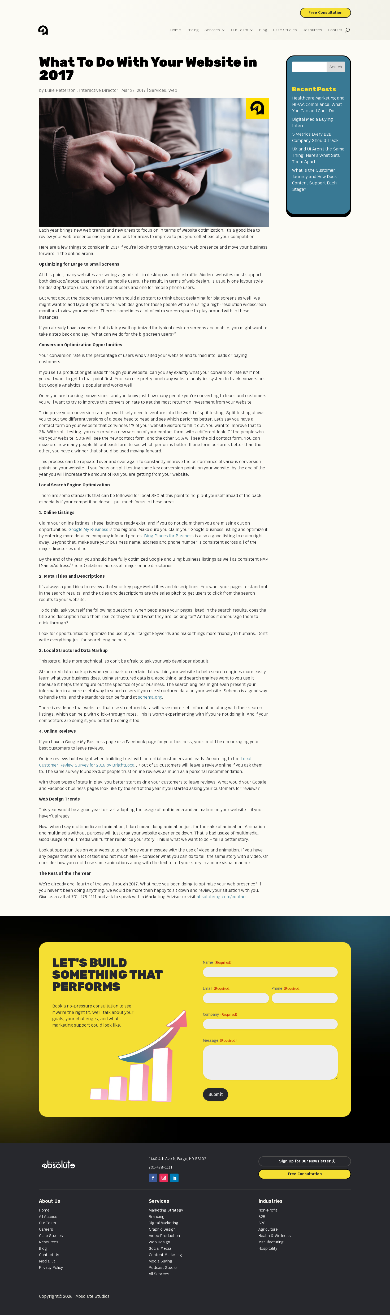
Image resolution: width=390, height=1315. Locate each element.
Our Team (239, 30)
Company (220, 1014)
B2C (261, 1223)
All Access (48, 1216)
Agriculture (268, 1229)
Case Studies (285, 30)
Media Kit (47, 1261)
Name (217, 962)
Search (336, 66)
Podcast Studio (163, 1267)
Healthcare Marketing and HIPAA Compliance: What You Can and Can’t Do (318, 104)
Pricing (193, 30)
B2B (261, 1216)
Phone (286, 988)
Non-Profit (267, 1210)
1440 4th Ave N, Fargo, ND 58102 (177, 1158)
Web (172, 90)
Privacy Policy (51, 1267)
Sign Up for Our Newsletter (305, 1161)
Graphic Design (162, 1229)
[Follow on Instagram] (163, 1178)
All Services (159, 1273)
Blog (263, 30)
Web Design (159, 1242)
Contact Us (49, 1254)
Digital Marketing (163, 1223)
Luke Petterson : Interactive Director (81, 90)
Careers (46, 1229)
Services (212, 30)
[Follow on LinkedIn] (174, 1178)
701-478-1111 (160, 1167)
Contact (335, 30)
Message (220, 1040)
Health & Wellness (274, 1235)
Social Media (160, 1248)
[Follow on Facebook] (153, 1178)
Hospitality (267, 1248)
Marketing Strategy (166, 1210)
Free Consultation (326, 12)
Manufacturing (271, 1242)
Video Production (164, 1235)
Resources (312, 30)
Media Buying (160, 1261)
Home (175, 30)
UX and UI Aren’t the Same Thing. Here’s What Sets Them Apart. (318, 155)
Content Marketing (165, 1254)
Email (217, 988)
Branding (156, 1216)
